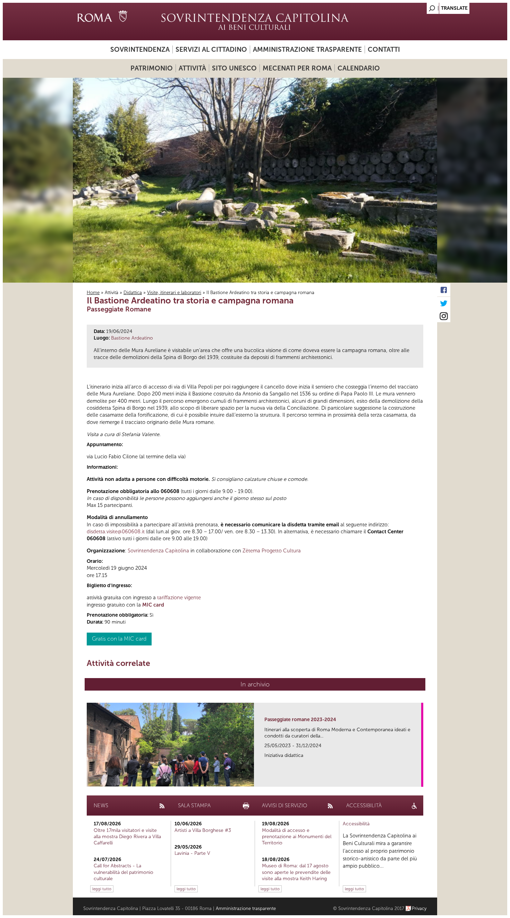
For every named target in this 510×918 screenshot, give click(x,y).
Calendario (359, 68)
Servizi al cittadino (211, 49)
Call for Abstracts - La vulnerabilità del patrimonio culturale (123, 872)
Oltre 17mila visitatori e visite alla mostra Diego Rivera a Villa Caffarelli (127, 836)
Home (93, 292)
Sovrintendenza (140, 49)
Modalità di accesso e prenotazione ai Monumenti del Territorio (296, 836)
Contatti (384, 49)
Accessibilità (356, 824)
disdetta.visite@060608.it (116, 531)
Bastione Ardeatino (132, 338)
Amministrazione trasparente (307, 49)
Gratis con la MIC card (119, 638)
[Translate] (414, 6)
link (418, 779)
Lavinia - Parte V (192, 853)
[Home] (255, 21)
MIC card (153, 605)
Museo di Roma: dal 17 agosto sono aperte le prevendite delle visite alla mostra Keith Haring (296, 872)
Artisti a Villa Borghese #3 (203, 830)
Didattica (133, 292)
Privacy (419, 908)
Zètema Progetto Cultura (272, 551)
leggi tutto (101, 888)
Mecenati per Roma (297, 68)
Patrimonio (151, 68)
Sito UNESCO (234, 68)
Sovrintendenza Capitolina (158, 551)
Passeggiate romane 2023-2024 (300, 720)
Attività (192, 68)
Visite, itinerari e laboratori (174, 292)
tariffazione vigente (179, 597)
